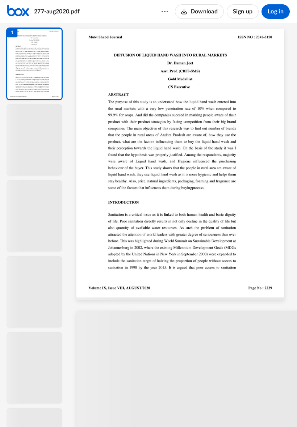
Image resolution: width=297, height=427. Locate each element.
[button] (34, 64)
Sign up (242, 11)
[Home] (18, 11)
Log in (276, 11)
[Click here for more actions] (165, 11)
